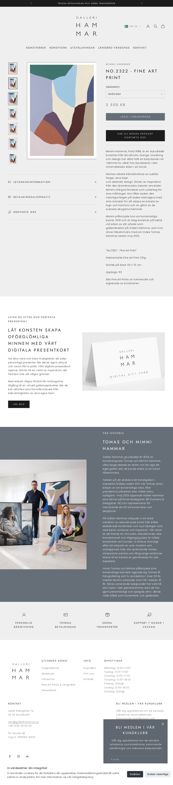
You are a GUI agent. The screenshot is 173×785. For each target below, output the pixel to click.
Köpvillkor (90, 668)
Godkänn (135, 774)
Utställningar (82, 47)
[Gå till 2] (13, 83)
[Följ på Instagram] (18, 756)
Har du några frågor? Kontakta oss (135, 135)
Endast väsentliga (157, 774)
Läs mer (19, 404)
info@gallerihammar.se (23, 722)
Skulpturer (48, 673)
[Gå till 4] (13, 114)
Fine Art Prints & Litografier (59, 684)
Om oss (89, 673)
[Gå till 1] (13, 68)
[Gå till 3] (13, 98)
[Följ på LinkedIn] (27, 756)
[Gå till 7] (13, 159)
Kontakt (140, 47)
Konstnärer (36, 47)
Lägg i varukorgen (135, 116)
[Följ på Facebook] (9, 756)
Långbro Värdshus (114, 47)
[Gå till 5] (13, 129)
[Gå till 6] (13, 144)
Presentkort (49, 690)
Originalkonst (50, 668)
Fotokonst (48, 679)
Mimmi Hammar (118, 64)
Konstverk (58, 47)
